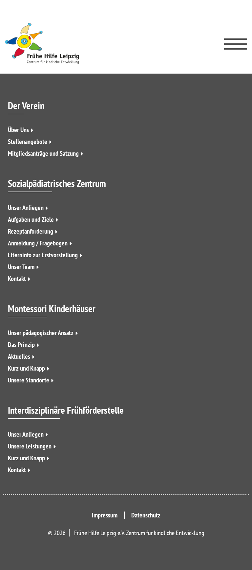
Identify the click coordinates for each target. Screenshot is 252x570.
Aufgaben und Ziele (31, 219)
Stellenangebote (27, 141)
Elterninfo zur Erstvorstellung (43, 255)
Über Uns (18, 129)
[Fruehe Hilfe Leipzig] (42, 43)
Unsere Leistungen (30, 446)
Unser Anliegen (26, 207)
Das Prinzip (21, 344)
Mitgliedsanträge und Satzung (43, 153)
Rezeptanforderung (30, 231)
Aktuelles (19, 356)
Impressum (104, 515)
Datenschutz (145, 515)
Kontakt (17, 278)
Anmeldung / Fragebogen (38, 243)
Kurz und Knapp (26, 368)
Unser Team (21, 266)
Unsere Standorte (28, 380)
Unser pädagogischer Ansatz (41, 333)
